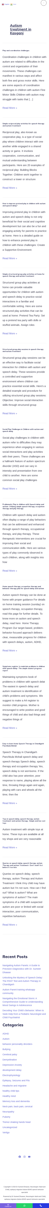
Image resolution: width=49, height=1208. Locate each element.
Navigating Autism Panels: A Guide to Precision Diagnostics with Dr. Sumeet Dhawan (22, 969)
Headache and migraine (15, 1085)
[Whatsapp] (24, 1205)
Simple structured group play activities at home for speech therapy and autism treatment (23, 275)
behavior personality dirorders (17, 1044)
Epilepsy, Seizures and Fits (16, 1080)
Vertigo (6, 1132)
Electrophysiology (11, 1075)
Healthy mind (9, 1096)
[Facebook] (20, 1157)
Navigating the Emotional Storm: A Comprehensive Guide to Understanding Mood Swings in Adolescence (23, 1002)
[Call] (41, 1205)
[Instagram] (24, 1157)
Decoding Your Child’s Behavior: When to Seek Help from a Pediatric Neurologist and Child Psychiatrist (24, 1014)
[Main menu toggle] (43, 3)
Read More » (10, 107)
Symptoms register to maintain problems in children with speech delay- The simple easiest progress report (24, 668)
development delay (12, 1070)
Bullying (6, 1049)
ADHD (6, 1033)
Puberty (6, 1117)
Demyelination (10, 1059)
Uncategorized (10, 1127)
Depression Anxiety (12, 1064)
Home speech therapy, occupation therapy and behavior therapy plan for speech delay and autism (23, 587)
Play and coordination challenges (16, 50)
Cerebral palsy (10, 1054)
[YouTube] (29, 1157)
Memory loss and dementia (16, 1101)
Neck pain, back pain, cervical (17, 1106)
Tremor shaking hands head (17, 1122)
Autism (6, 1038)
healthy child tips (11, 1090)
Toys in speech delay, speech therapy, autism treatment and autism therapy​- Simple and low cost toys (24, 821)
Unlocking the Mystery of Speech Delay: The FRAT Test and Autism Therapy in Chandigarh (23, 981)
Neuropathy (8, 1111)
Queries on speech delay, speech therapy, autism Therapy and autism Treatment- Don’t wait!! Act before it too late (23, 865)
